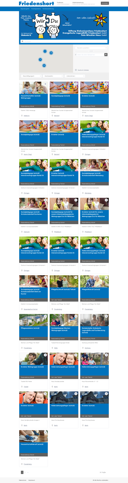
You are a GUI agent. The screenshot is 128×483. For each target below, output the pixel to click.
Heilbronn (27, 115)
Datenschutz (22, 480)
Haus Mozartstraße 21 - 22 (90, 381)
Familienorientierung (48, 8)
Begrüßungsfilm (25, 8)
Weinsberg (88, 193)
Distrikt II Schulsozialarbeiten (90, 188)
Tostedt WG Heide (26, 381)
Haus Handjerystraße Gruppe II (30, 420)
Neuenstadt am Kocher (31, 309)
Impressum (31, 480)
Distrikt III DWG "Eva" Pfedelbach (61, 226)
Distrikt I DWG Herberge (28, 110)
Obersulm (27, 232)
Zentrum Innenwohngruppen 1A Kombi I (94, 149)
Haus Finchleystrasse (57, 420)
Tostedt (26, 386)
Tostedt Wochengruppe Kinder (60, 343)
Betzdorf (56, 115)
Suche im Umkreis (83, 70)
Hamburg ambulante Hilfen (90, 343)
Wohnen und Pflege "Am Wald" (60, 304)
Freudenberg (58, 309)
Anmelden (105, 3)
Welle (56, 348)
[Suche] (106, 41)
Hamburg (87, 348)
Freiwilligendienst (36, 8)
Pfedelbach (57, 232)
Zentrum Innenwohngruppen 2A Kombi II (33, 265)
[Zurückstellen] (22, 41)
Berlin (56, 386)
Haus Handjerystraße (57, 381)
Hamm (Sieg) (89, 115)
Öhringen (87, 154)
